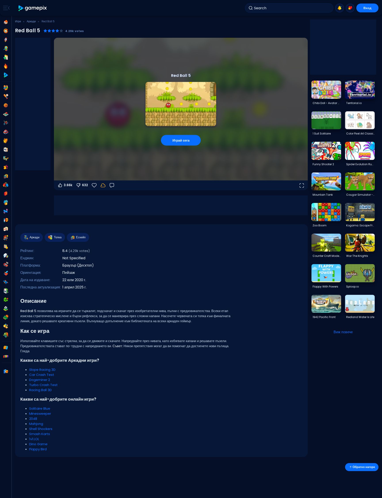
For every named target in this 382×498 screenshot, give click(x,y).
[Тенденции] (5, 66)
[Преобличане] (5, 167)
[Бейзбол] (5, 96)
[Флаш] (5, 193)
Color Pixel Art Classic (360, 133)
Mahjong (36, 423)
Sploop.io (352, 286)
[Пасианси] (5, 290)
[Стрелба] (5, 282)
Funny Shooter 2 (323, 164)
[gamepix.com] (33, 8)
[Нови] (5, 57)
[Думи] (5, 326)
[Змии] (5, 299)
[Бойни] (5, 184)
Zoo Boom (320, 225)
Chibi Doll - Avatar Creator (327, 103)
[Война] (5, 317)
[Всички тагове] (5, 347)
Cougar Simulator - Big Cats (360, 195)
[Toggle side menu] (5, 8)
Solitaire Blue (39, 408)
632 (85, 185)
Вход (367, 8)
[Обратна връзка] (112, 185)
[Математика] (5, 246)
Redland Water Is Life (360, 317)
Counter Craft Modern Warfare (327, 256)
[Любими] (350, 8)
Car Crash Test (41, 374)
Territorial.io (354, 103)
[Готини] (5, 158)
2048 (33, 418)
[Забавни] (5, 202)
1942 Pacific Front (324, 317)
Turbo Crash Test (43, 384)
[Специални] (5, 75)
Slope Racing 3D (42, 369)
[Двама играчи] (5, 87)
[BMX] (5, 123)
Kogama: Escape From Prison (360, 225)
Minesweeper (40, 413)
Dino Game (38, 444)
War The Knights (357, 256)
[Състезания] (5, 264)
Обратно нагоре (364, 467)
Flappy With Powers (325, 286)
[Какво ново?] (339, 8)
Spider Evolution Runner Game (360, 164)
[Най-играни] (5, 39)
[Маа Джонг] (5, 229)
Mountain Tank (323, 195)
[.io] (5, 220)
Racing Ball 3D (40, 390)
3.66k (68, 185)
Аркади (31, 21)
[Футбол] (5, 308)
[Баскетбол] (5, 105)
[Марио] (5, 237)
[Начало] (5, 22)
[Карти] (5, 149)
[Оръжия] (5, 211)
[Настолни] (5, 114)
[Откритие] (5, 48)
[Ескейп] (5, 176)
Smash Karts (39, 434)
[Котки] (5, 140)
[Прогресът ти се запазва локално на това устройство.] (103, 185)
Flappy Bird (38, 449)
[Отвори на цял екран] (301, 185)
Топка (57, 237)
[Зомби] (5, 335)
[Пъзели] (5, 255)
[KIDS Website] (5, 356)
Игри (18, 21)
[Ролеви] (5, 273)
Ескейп (81, 237)
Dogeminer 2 (39, 379)
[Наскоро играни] (5, 31)
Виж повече (343, 332)
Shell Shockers (40, 428)
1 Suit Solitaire (322, 133)
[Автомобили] (5, 131)
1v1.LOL (34, 439)
